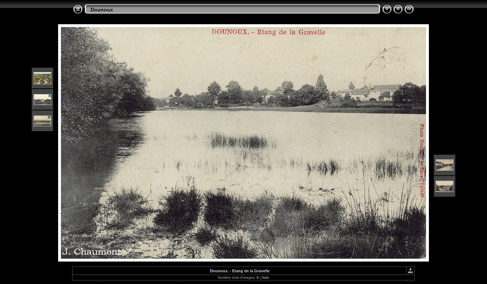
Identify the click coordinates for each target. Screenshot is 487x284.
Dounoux (102, 9)
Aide (265, 277)
